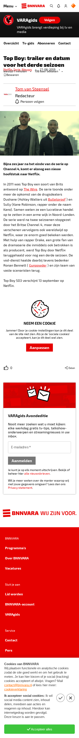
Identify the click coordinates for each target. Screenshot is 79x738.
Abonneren (46, 43)
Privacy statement (20, 487)
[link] (7, 94)
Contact (64, 43)
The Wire (30, 189)
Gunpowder (38, 265)
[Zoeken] (51, 6)
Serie (17, 69)
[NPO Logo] (73, 6)
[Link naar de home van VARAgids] (8, 20)
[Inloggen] (66, 6)
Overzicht (11, 43)
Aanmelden (22, 460)
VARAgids (27, 20)
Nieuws (27, 69)
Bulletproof (57, 199)
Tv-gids (28, 43)
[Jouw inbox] (58, 6)
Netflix (8, 69)
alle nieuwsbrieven (37, 473)
